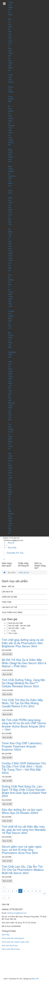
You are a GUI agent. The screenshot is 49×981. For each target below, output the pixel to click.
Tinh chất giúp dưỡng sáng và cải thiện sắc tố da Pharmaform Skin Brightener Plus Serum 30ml (23, 643)
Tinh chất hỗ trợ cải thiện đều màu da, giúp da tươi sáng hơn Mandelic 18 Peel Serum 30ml (24, 829)
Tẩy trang (10, 39)
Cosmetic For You (15, 552)
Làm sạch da (10, 26)
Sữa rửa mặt (9, 33)
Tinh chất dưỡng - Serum (10, 82)
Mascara (11, 402)
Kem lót (10, 321)
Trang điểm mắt (10, 378)
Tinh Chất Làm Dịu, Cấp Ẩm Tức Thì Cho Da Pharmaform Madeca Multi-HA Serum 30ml (23, 869)
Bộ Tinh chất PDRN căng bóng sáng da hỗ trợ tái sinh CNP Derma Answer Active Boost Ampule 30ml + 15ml (24, 724)
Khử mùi (9, 179)
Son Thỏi (10, 413)
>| (9, 897)
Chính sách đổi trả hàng (11, 949)
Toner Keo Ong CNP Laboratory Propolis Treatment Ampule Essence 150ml (22, 746)
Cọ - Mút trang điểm (10, 453)
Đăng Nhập (12, 547)
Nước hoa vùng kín (10, 476)
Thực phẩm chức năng (10, 254)
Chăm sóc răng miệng (10, 136)
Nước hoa (10, 469)
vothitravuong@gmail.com (17, 913)
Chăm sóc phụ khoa (10, 206)
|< (4, 887)
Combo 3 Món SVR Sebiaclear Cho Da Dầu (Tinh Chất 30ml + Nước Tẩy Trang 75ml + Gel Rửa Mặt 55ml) (24, 768)
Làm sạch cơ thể (9, 607)
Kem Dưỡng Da (10, 111)
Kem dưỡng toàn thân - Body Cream (10, 161)
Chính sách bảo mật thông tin (13, 938)
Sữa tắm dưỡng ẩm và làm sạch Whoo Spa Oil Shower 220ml (22, 811)
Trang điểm (10, 293)
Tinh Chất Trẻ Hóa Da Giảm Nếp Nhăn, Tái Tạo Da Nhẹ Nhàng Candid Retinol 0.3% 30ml (22, 703)
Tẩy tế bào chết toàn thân (10, 242)
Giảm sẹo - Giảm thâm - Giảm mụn (10, 191)
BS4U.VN (34, 978)
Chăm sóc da (10, 9)
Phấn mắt (10, 384)
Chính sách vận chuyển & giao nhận (15, 942)
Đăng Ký (11, 542)
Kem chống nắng (10, 118)
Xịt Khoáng (11, 124)
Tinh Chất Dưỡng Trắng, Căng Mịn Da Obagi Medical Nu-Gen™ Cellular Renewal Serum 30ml (23, 683)
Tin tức (9, 498)
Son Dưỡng (10, 428)
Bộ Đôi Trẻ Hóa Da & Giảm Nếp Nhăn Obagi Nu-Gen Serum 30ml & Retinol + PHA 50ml (24, 663)
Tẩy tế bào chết (10, 47)
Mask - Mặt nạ (10, 18)
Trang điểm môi (10, 407)
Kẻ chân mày (10, 390)
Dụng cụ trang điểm (10, 435)
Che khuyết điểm (10, 315)
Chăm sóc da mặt (9, 597)
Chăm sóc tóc (10, 262)
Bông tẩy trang (10, 443)
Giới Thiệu (6, 934)
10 (44, 893)
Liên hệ (10, 531)
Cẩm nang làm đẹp (10, 524)
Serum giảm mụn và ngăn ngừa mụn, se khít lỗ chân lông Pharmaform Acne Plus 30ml (21, 849)
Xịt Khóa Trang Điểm (10, 370)
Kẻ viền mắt (9, 397)
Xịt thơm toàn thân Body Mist (10, 488)
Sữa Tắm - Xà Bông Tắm (10, 228)
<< (4, 891)
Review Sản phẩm (11, 516)
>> (4, 897)
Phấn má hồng (10, 340)
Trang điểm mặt (10, 299)
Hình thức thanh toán (10, 945)
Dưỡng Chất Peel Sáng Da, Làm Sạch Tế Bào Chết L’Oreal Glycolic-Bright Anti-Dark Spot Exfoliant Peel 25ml (24, 791)
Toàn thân (10, 129)
